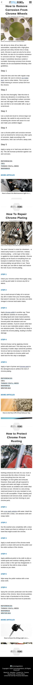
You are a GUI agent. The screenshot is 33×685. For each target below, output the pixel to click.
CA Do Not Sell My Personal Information (16, 675)
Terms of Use (11, 674)
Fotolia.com (26, 245)
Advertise (13, 672)
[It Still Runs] (16, 2)
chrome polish (10, 312)
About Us (6, 672)
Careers (26, 672)
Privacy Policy (20, 674)
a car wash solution (10, 511)
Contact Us (19, 672)
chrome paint (24, 366)
